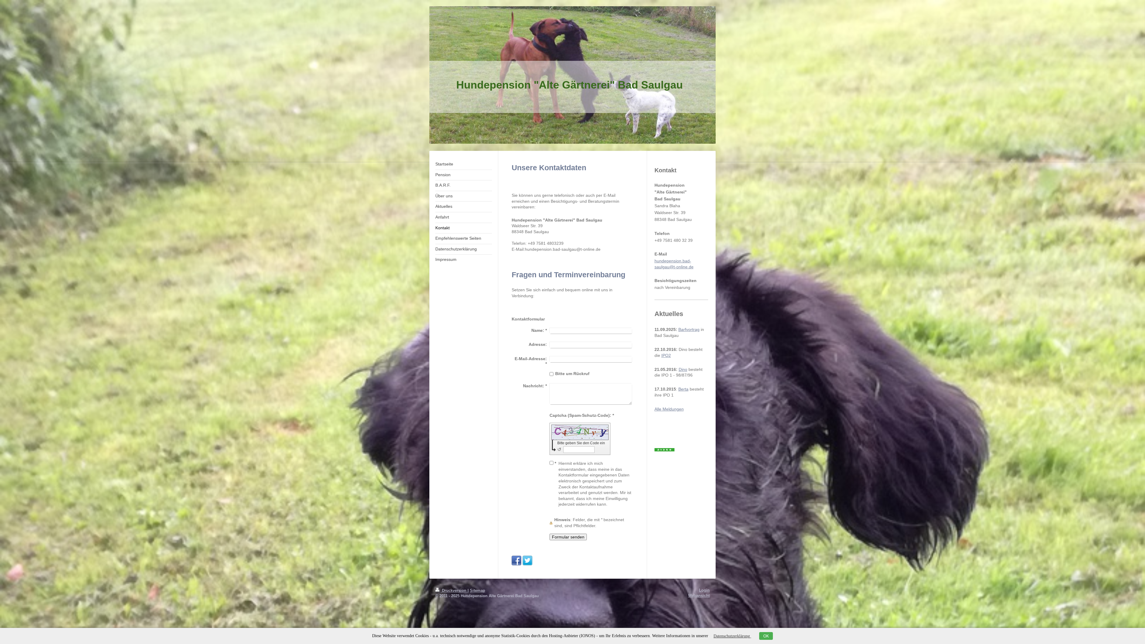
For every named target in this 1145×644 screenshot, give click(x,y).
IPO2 (666, 355)
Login (704, 590)
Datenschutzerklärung (732, 636)
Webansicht (699, 595)
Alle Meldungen (669, 409)
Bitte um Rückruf (572, 373)
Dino (683, 369)
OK (766, 636)
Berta (683, 389)
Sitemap (477, 590)
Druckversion (454, 590)
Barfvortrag (689, 329)
